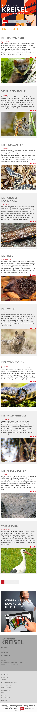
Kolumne (4, 695)
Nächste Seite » (14, 582)
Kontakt (4, 650)
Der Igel (7, 255)
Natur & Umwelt (6, 685)
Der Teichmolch (13, 362)
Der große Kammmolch (10, 199)
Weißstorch (10, 526)
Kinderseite (5, 700)
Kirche (3, 693)
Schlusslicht (5, 703)
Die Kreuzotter (12, 144)
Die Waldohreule (13, 415)
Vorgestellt (5, 677)
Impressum (4, 652)
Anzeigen (4, 647)
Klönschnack (5, 698)
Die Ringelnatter (13, 470)
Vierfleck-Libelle (13, 91)
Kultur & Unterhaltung (9, 682)
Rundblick (4, 675)
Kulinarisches (5, 690)
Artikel (3, 680)
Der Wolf (8, 309)
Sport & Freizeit (6, 687)
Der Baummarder (13, 38)
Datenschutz (5, 655)
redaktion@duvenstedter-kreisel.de (13, 663)
